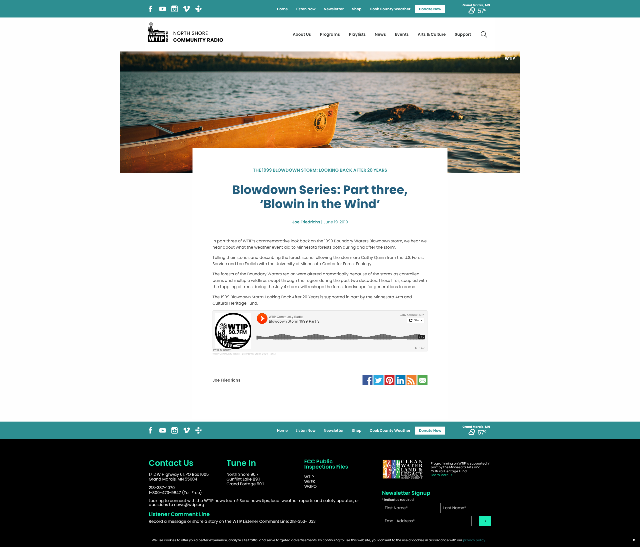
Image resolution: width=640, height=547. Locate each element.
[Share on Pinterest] (389, 380)
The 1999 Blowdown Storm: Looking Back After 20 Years (320, 170)
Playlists (357, 34)
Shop (357, 8)
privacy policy (474, 540)
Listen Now (306, 8)
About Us (302, 34)
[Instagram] (174, 8)
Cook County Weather (390, 8)
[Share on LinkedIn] (401, 380)
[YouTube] (162, 8)
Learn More (440, 475)
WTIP (309, 477)
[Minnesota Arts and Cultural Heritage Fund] (402, 469)
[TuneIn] (198, 8)
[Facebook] (150, 8)
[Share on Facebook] (367, 380)
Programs (330, 34)
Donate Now (430, 8)
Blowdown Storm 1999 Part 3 (259, 353)
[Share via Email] (423, 380)
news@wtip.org (189, 505)
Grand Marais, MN (476, 5)
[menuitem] (282, 9)
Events (402, 34)
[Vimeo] (186, 8)
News (380, 34)
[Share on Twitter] (379, 380)
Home (282, 8)
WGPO (310, 486)
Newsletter (334, 8)
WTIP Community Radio (226, 353)
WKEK (309, 482)
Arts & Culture (432, 34)
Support (463, 34)
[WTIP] (187, 31)
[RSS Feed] (411, 380)
